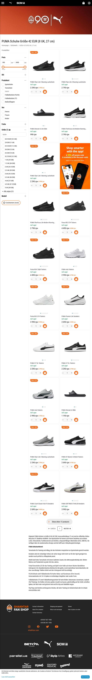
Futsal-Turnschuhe (34, 566)
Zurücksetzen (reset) (12, 203)
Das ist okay (85, 677)
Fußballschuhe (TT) (35, 580)
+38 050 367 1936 (46, 623)
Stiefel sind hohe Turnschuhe (37, 560)
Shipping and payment (56, 606)
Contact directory (37, 612)
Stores (70, 606)
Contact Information (38, 606)
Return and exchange (56, 609)
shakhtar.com (33, 630)
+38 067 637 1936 (46, 620)
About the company (37, 609)
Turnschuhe (32, 550)
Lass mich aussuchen (8, 677)
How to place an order (74, 609)
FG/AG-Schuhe (33, 574)
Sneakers (31, 554)
